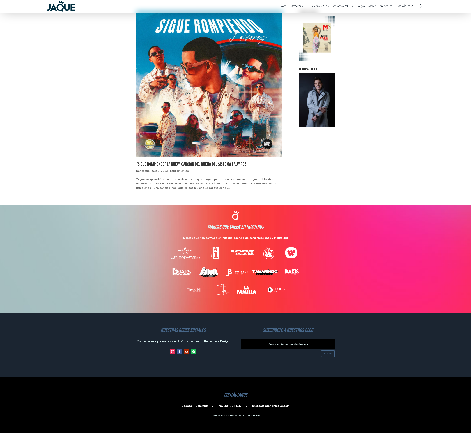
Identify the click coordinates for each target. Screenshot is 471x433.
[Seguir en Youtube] (186, 351)
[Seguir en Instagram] (172, 351)
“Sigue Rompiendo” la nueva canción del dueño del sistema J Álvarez (191, 164)
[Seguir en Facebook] (179, 351)
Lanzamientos (179, 171)
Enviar (328, 354)
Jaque (146, 171)
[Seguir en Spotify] (193, 351)
